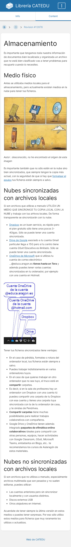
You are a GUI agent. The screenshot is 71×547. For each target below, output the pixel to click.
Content (53, 16)
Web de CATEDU (35, 539)
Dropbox (14, 224)
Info (18, 16)
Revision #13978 (33, 27)
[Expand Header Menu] (61, 6)
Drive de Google (18, 240)
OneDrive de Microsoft (22, 255)
